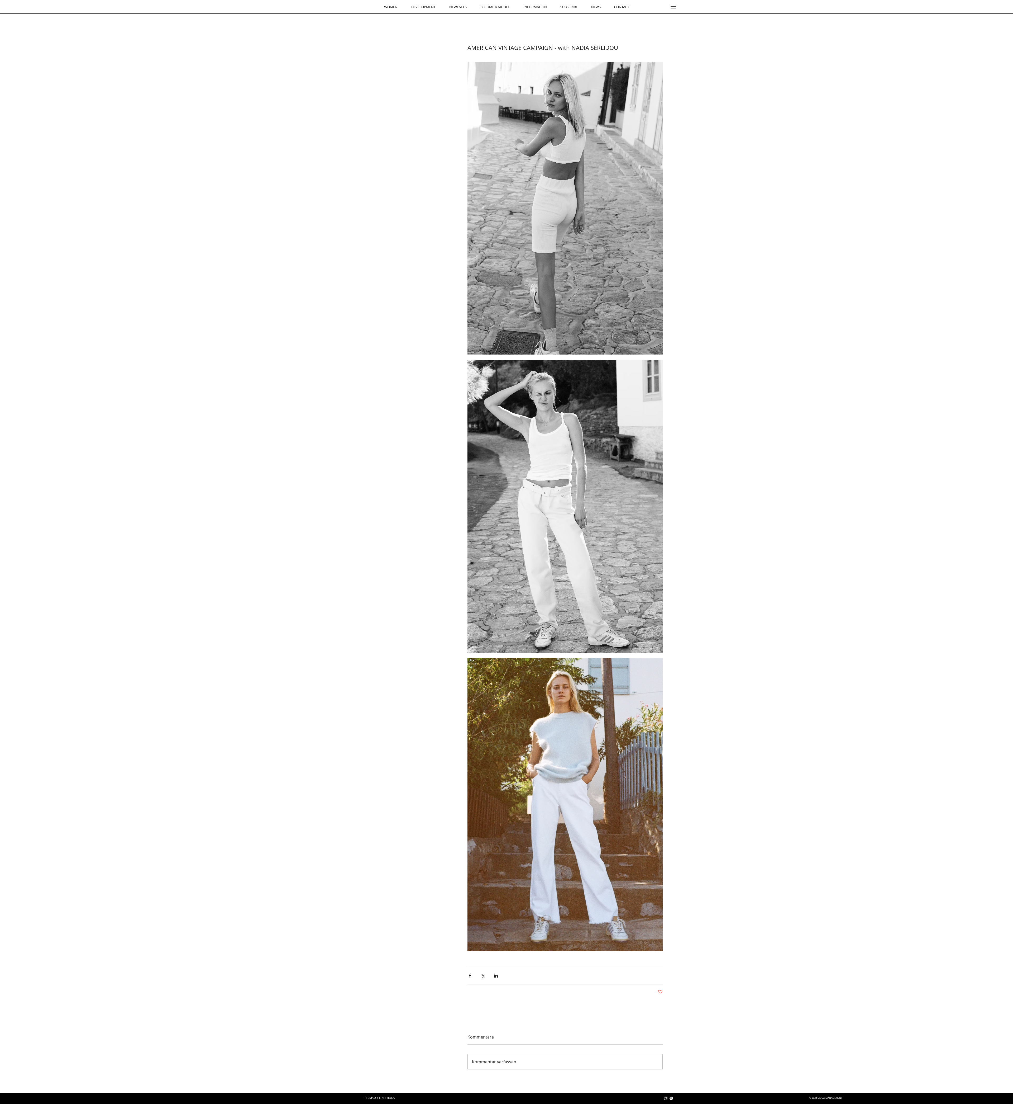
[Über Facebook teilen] (469, 975)
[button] (673, 6)
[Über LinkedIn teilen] (495, 975)
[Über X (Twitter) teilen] (482, 975)
